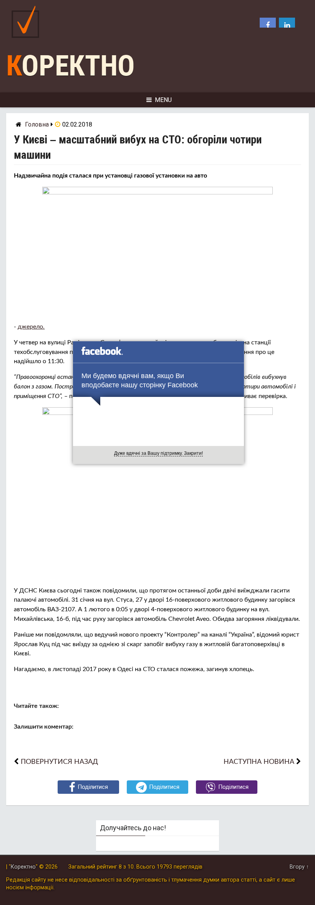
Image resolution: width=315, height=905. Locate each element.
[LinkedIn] (287, 26)
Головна (37, 124)
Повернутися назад (59, 762)
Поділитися (93, 786)
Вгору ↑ (299, 867)
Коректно (70, 65)
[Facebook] (268, 26)
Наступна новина (259, 762)
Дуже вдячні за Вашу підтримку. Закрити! (158, 453)
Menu (163, 100)
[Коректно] (27, 39)
